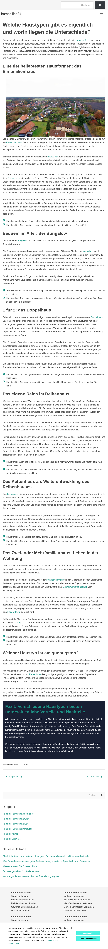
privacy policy (52, 940)
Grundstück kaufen (20, 910)
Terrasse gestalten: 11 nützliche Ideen (21, 871)
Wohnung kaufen (19, 896)
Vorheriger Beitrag (13, 776)
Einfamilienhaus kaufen (22, 899)
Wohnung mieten (19, 920)
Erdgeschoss (14, 178)
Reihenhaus (35, 674)
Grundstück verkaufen (75, 910)
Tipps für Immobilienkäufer (16, 819)
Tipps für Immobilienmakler (16, 824)
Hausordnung (13, 612)
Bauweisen (52, 156)
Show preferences (88, 938)
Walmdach (88, 251)
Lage (19, 622)
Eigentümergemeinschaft (74, 587)
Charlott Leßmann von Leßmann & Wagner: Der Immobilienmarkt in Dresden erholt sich (46, 856)
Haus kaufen (82, 40)
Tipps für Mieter (10, 834)
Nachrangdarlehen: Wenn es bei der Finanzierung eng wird (31, 876)
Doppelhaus (97, 317)
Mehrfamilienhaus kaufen (23, 903)
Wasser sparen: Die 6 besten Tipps (20, 866)
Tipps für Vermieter (12, 839)
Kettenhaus (12, 494)
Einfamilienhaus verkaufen (77, 899)
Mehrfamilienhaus (55, 580)
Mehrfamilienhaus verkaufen (78, 903)
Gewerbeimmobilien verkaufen (79, 907)
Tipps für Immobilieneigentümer (18, 814)
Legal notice (13, 943)
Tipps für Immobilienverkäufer (17, 829)
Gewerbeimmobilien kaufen (24, 907)
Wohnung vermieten (74, 920)
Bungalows (23, 240)
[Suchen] (100, 5)
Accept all (87, 933)
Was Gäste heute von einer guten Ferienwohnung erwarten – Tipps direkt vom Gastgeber (46, 861)
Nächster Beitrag (96, 776)
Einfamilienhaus (14, 142)
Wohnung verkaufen (74, 896)
